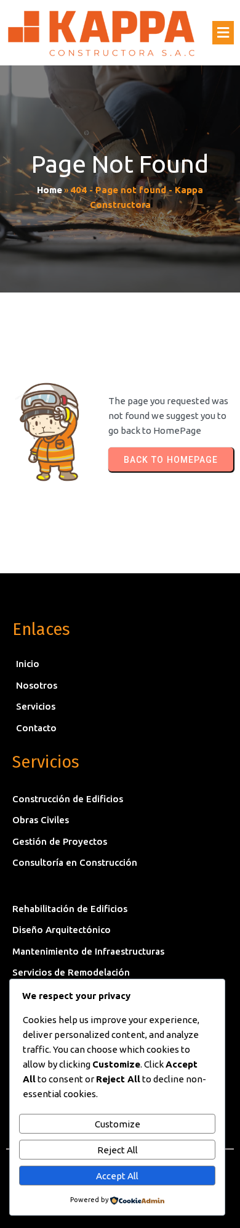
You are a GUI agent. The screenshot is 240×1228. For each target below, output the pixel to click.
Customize (117, 1124)
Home (49, 190)
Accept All (117, 1176)
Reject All (117, 1150)
